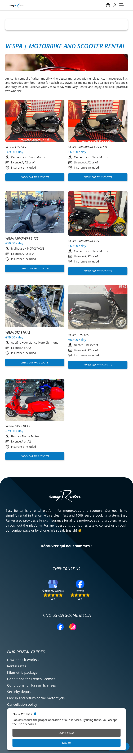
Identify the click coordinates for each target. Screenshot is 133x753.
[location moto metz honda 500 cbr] (34, 400)
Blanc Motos (37, 157)
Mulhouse (17, 248)
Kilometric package (22, 672)
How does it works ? (23, 659)
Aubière (16, 342)
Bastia (15, 436)
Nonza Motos (30, 436)
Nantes (78, 345)
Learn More (66, 733)
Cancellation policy (22, 704)
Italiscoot (92, 345)
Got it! (66, 743)
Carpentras (18, 157)
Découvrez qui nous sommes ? (66, 545)
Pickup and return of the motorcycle (36, 698)
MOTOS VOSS (35, 248)
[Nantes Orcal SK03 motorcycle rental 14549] (97, 308)
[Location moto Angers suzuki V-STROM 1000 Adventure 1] (34, 121)
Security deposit (20, 691)
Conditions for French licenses (31, 679)
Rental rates (16, 666)
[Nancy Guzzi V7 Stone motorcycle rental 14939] (34, 306)
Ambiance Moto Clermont (41, 342)
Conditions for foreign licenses (31, 685)
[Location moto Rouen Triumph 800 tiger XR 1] (34, 212)
